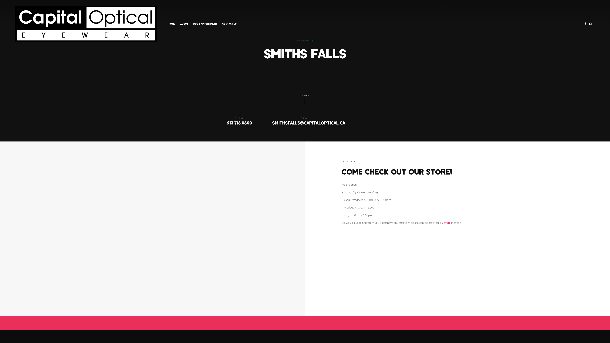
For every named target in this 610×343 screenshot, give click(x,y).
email (447, 222)
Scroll (305, 96)
